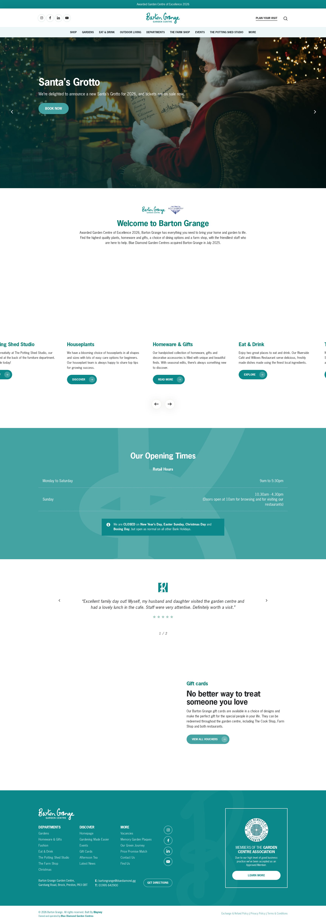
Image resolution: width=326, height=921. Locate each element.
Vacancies (127, 833)
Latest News (87, 863)
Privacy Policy (258, 913)
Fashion (43, 845)
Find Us (125, 863)
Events (84, 845)
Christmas (45, 869)
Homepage (86, 833)
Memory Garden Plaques (136, 839)
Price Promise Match (134, 851)
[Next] (169, 404)
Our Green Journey (133, 845)
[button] (81, 374)
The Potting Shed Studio (53, 857)
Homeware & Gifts (50, 839)
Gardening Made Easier (94, 839)
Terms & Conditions (61, 121)
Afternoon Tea (89, 857)
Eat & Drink (45, 851)
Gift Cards (86, 851)
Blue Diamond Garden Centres (77, 916)
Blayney (98, 912)
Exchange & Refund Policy (234, 913)
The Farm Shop (48, 863)
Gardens (43, 833)
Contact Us (128, 857)
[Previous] (5, 112)
